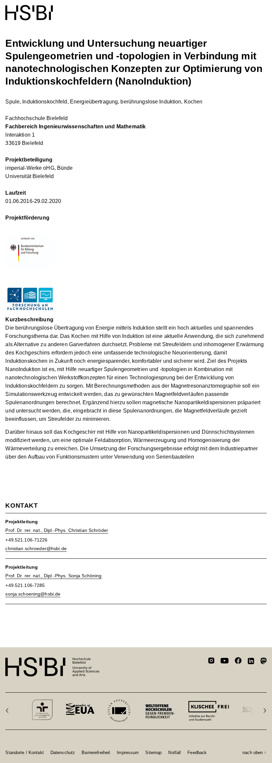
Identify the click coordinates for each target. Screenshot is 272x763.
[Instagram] (211, 661)
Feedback (197, 752)
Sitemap (153, 752)
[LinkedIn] (251, 662)
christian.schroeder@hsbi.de (35, 548)
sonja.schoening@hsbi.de (32, 594)
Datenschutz (62, 752)
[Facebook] (238, 661)
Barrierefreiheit (96, 752)
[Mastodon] (263, 662)
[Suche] (246, 9)
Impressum (128, 752)
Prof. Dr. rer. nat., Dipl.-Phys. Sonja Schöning (53, 575)
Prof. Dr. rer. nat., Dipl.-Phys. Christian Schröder (56, 530)
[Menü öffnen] (262, 9)
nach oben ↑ (254, 752)
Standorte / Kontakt (24, 752)
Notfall (174, 752)
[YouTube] (225, 661)
